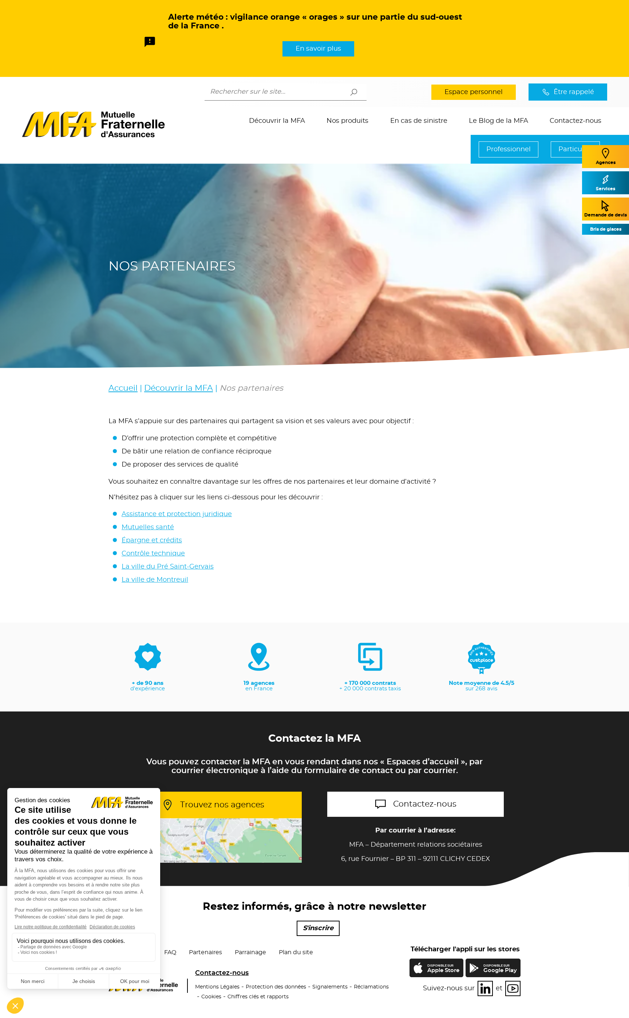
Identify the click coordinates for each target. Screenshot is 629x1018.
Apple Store (443, 969)
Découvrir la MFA (277, 121)
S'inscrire (318, 928)
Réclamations (371, 987)
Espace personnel (473, 92)
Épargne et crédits (152, 540)
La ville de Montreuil (155, 580)
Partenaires (205, 952)
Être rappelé (574, 92)
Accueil (123, 388)
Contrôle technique (153, 553)
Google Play (500, 968)
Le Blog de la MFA (498, 121)
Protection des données (276, 987)
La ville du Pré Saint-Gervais (168, 566)
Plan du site (296, 952)
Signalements (330, 987)
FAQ (170, 952)
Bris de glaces (605, 229)
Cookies (211, 996)
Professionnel (508, 149)
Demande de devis (605, 215)
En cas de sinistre (418, 121)
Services (605, 189)
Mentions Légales (217, 987)
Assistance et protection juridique (177, 514)
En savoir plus (318, 49)
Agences (606, 162)
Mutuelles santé (148, 527)
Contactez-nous (575, 121)
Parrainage (250, 952)
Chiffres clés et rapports (258, 996)
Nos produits (347, 121)
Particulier (575, 149)
